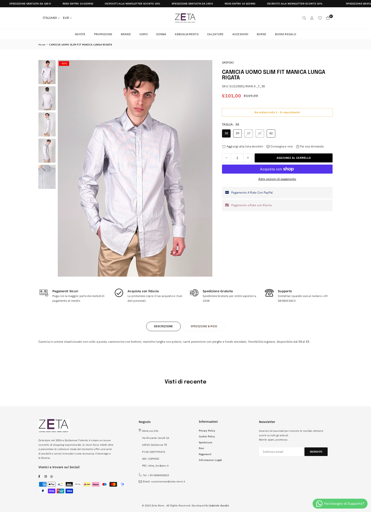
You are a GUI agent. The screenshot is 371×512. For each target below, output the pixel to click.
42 (271, 133)
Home (42, 44)
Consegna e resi (281, 146)
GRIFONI (228, 62)
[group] (135, 168)
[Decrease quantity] (226, 158)
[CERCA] (304, 18)
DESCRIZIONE (163, 326)
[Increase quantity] (248, 158)
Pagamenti (205, 454)
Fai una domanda (311, 146)
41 (260, 133)
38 (226, 133)
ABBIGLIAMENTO (187, 34)
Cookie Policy (207, 436)
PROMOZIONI (103, 34)
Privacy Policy (207, 430)
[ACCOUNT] (312, 18)
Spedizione (206, 442)
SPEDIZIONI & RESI (204, 326)
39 (237, 133)
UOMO (143, 34)
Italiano (50, 18)
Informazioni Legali (210, 460)
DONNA (161, 34)
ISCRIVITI (316, 451)
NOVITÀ (80, 34)
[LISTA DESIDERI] (320, 18)
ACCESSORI (240, 34)
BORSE (261, 34)
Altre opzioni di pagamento (277, 179)
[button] (207, 169)
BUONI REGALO (285, 34)
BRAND (126, 34)
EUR (66, 18)
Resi (201, 448)
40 (249, 133)
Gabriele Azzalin (219, 505)
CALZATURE (215, 34)
